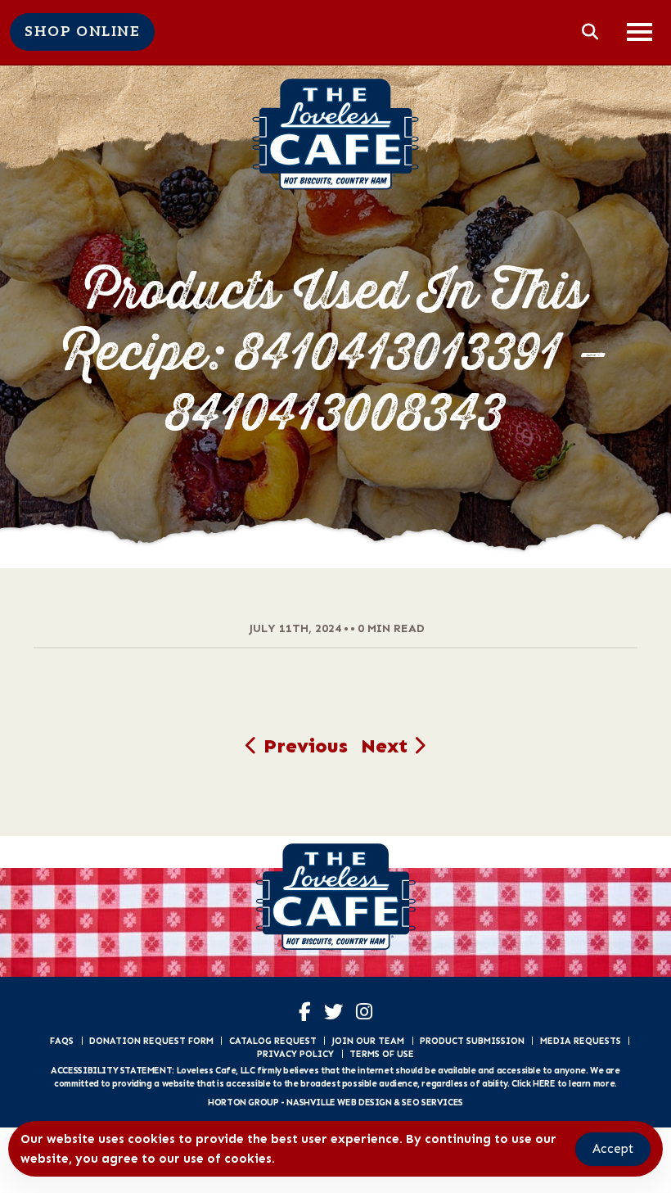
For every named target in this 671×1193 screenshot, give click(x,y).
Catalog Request (273, 1040)
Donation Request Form (151, 1040)
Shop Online (82, 32)
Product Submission (472, 1040)
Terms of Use (381, 1054)
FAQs (62, 1040)
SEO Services (432, 1102)
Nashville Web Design (338, 1102)
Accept (612, 1148)
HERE (544, 1083)
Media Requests (580, 1040)
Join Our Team (367, 1040)
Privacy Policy (295, 1054)
